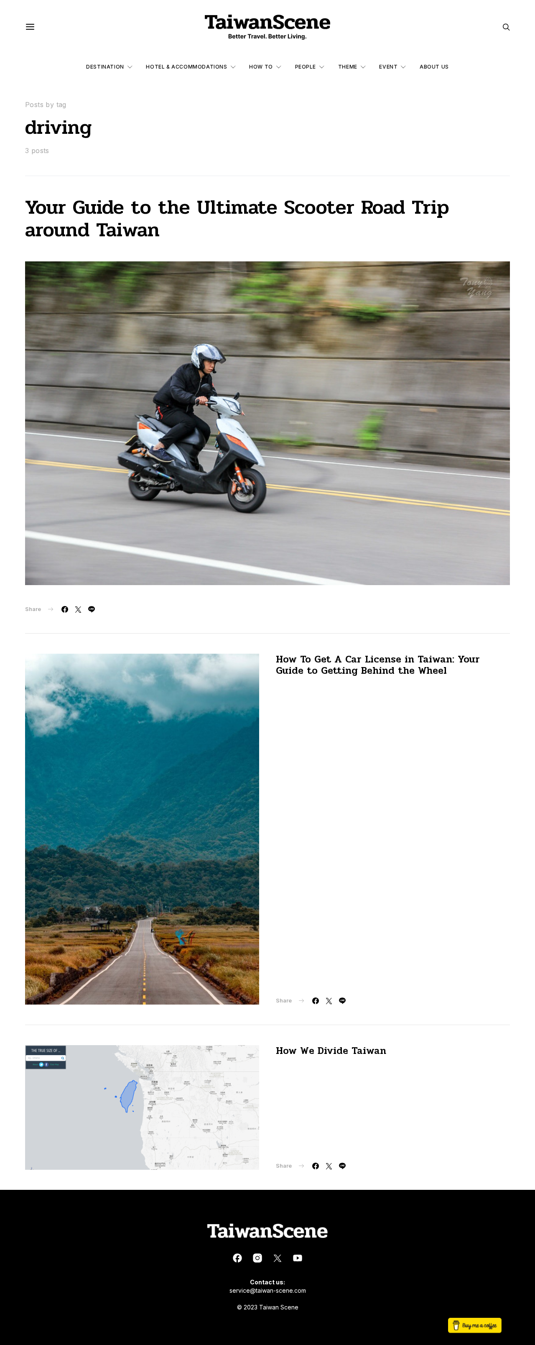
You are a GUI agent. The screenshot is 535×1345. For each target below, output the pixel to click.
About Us (434, 67)
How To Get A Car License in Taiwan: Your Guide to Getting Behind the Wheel (378, 665)
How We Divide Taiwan (331, 1051)
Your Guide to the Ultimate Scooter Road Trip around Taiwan (237, 218)
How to (261, 67)
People (305, 67)
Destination (105, 67)
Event (388, 67)
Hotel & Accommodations (186, 67)
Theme (347, 67)
